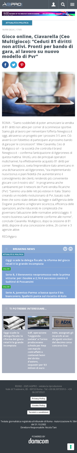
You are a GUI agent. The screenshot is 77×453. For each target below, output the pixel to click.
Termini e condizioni (38, 412)
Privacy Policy (38, 398)
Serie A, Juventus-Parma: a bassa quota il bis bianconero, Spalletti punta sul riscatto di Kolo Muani (36, 296)
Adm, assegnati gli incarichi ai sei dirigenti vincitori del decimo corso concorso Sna (62, 339)
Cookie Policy (38, 405)
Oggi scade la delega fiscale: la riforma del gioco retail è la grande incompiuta (38, 261)
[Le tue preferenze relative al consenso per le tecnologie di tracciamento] (70, 446)
